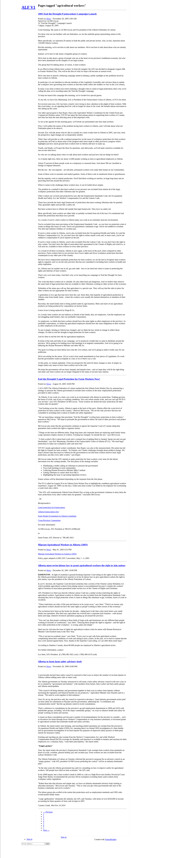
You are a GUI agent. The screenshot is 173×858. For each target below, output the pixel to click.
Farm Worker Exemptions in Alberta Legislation (57, 516)
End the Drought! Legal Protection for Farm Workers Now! (69, 379)
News (48, 19)
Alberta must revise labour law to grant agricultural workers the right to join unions (81, 565)
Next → (46, 830)
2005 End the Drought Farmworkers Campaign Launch (67, 14)
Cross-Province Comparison (49, 520)
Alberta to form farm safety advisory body (60, 661)
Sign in (29, 839)
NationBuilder (110, 839)
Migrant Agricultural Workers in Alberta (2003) (63, 544)
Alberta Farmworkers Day (48, 512)
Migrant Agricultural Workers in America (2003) (57, 554)
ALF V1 (28, 7)
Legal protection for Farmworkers (51, 507)
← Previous (48, 812)
